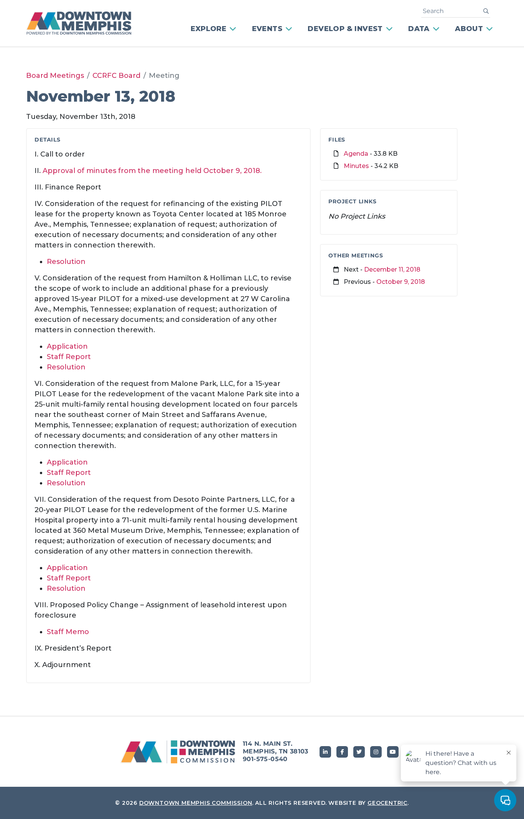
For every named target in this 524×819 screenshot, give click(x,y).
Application (67, 346)
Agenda (356, 153)
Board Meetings (55, 75)
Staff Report (69, 357)
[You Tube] (393, 752)
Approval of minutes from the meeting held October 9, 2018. (152, 170)
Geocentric (387, 802)
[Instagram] (376, 752)
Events (267, 29)
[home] (83, 23)
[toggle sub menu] (233, 29)
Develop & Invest (345, 29)
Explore (208, 29)
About (469, 29)
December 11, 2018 (392, 269)
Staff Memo (68, 632)
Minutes (356, 166)
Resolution (66, 261)
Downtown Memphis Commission (195, 802)
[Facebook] (342, 752)
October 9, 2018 (400, 281)
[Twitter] (359, 752)
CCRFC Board (116, 75)
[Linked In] (325, 752)
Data (419, 29)
